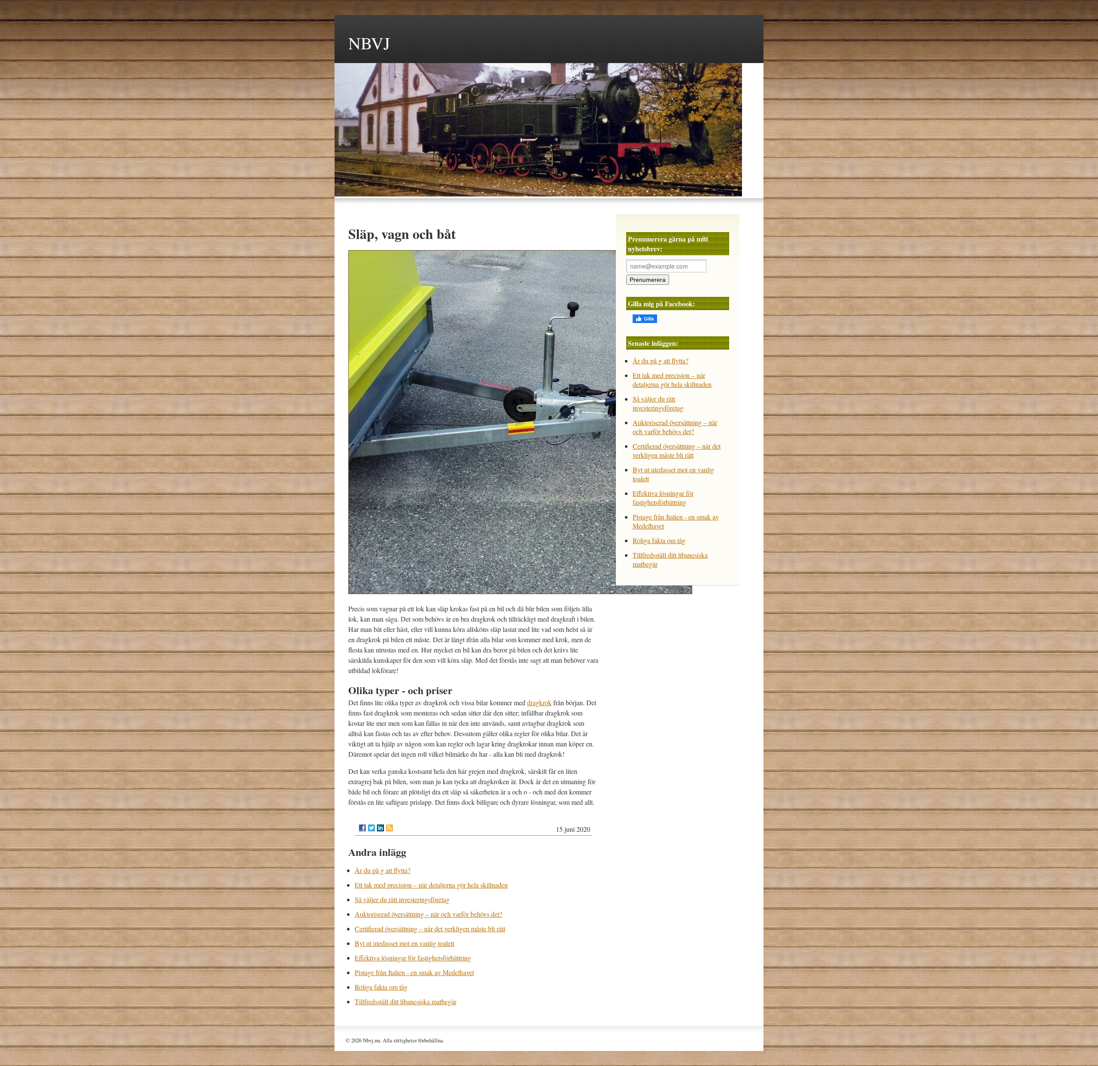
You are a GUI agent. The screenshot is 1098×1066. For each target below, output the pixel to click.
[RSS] (389, 827)
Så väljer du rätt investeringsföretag (402, 899)
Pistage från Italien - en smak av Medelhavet (414, 972)
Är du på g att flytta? (382, 870)
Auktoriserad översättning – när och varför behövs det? (428, 913)
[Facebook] (362, 827)
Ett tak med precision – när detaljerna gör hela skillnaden (431, 884)
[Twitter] (371, 827)
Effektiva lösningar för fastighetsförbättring (413, 957)
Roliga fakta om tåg (381, 986)
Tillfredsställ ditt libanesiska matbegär (405, 1001)
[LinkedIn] (380, 827)
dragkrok (539, 702)
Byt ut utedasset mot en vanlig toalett (404, 943)
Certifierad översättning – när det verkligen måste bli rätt (430, 928)
